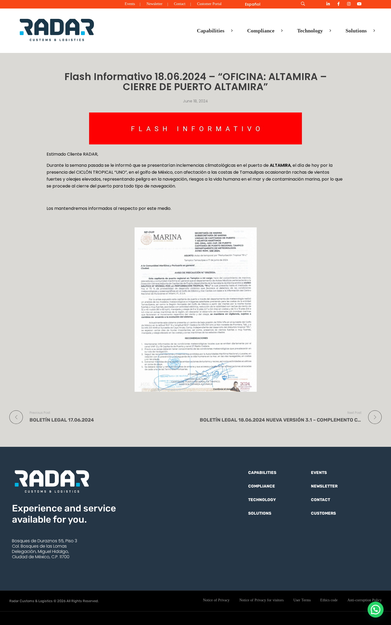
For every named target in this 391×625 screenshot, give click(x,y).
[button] (376, 610)
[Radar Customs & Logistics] (57, 29)
